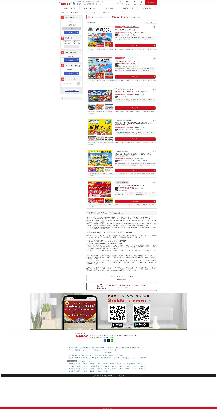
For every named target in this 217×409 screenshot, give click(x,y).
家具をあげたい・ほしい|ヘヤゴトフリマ (134, 358)
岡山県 (114, 369)
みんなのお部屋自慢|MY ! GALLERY (108, 358)
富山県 (86, 366)
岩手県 (85, 364)
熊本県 (99, 371)
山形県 (99, 364)
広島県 (121, 369)
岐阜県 (114, 366)
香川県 (134, 369)
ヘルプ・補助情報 (74, 350)
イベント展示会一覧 (87, 12)
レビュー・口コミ (108, 8)
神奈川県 (72, 366)
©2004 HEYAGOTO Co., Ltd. (109, 408)
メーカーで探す (81, 361)
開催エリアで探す (71, 361)
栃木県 (112, 364)
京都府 (71, 369)
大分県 (105, 371)
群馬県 (119, 364)
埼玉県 (126, 364)
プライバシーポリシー (122, 347)
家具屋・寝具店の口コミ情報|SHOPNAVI (81, 358)
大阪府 (78, 369)
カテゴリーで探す (91, 361)
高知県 (71, 371)
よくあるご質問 (147, 8)
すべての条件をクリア (72, 90)
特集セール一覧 (98, 350)
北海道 (71, 364)
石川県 (93, 366)
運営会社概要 (84, 347)
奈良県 (92, 369)
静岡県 (121, 366)
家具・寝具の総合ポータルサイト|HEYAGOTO (109, 355)
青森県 (78, 364)
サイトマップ (110, 350)
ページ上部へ (122, 279)
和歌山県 (99, 369)
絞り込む (71, 32)
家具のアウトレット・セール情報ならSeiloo (71, 12)
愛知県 (127, 366)
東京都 (140, 364)
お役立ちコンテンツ (127, 8)
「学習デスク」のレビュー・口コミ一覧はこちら (122, 276)
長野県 (107, 366)
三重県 (134, 366)
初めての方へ (151, 3)
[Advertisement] (108, 390)
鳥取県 (107, 369)
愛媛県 (141, 369)
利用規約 (110, 347)
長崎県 (92, 371)
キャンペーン (87, 350)
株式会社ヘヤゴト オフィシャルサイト (80, 355)
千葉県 (133, 364)
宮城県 (92, 364)
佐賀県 (85, 371)
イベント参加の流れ (89, 8)
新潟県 (79, 366)
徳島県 (127, 369)
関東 (94, 12)
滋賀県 (141, 366)
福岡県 (78, 371)
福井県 (100, 366)
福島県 (105, 364)
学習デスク (99, 12)
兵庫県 (85, 369)
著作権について (136, 347)
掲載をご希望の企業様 (98, 347)
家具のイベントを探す (70, 8)
